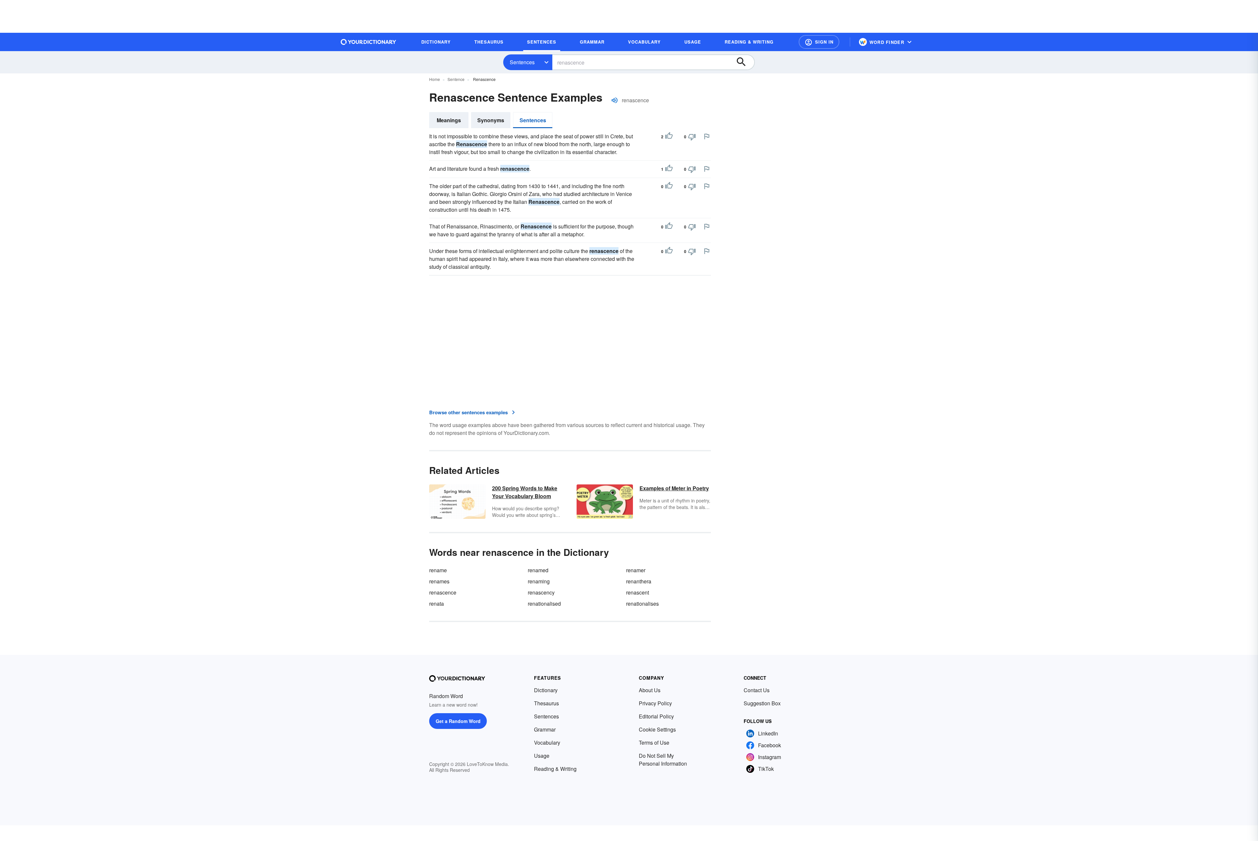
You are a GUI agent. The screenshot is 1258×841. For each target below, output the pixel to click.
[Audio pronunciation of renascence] (615, 100)
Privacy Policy (655, 703)
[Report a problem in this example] (707, 136)
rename (438, 570)
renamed (538, 570)
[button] (819, 42)
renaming (539, 581)
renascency (541, 592)
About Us (649, 690)
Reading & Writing (555, 769)
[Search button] (744, 62)
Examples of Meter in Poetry (674, 488)
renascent (637, 592)
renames (439, 581)
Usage (541, 755)
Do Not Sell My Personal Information (663, 759)
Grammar (545, 729)
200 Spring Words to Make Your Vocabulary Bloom (524, 492)
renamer (635, 570)
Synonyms (490, 120)
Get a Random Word (458, 721)
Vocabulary (547, 742)
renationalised (544, 603)
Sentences (522, 62)
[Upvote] (669, 136)
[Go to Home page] (368, 42)
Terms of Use (654, 742)
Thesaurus (546, 703)
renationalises (642, 603)
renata (436, 603)
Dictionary (546, 690)
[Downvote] (692, 136)
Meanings (449, 120)
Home (434, 79)
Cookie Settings (657, 729)
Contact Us (757, 690)
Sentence (456, 79)
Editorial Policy (656, 716)
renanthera (638, 581)
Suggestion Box (762, 703)
